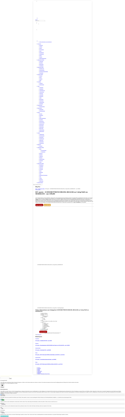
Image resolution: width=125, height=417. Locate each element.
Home (36, 188)
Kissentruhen (41, 99)
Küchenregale (41, 121)
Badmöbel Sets (41, 68)
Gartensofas (41, 93)
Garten (38, 86)
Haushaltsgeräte (39, 105)
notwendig (3, 394)
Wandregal (41, 179)
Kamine (40, 48)
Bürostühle (41, 62)
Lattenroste (41, 156)
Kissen (40, 51)
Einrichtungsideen (40, 182)
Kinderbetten (41, 109)
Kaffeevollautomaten (42, 118)
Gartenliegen (41, 89)
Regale (40, 170)
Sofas (40, 176)
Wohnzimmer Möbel (40, 163)
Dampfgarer (41, 115)
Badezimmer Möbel (40, 67)
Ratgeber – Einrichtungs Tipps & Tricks (43, 373)
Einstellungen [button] (3, 383)
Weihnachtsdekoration (42, 58)
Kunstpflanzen (41, 52)
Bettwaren (40, 153)
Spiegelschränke (41, 70)
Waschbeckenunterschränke (43, 71)
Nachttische (41, 160)
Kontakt (38, 370)
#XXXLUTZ (39, 334)
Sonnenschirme (41, 102)
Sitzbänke (40, 78)
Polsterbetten (43, 151)
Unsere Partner (39, 371)
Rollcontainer (41, 64)
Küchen (38, 112)
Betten (36, 352)
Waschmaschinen (42, 106)
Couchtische (41, 166)
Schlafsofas (41, 172)
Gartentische (41, 96)
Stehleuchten (41, 140)
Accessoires (39, 43)
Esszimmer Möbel (40, 74)
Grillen (40, 97)
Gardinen (40, 46)
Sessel (40, 173)
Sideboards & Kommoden (43, 175)
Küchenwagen (41, 124)
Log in (36, 19)
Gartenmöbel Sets (42, 90)
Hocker (40, 77)
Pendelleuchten (41, 138)
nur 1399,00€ (47, 205)
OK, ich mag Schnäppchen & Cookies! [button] (11, 383)
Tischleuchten (41, 141)
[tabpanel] (62, 397)
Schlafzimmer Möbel (40, 147)
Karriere (38, 369)
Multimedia (39, 144)
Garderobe (41, 83)
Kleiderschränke (41, 159)
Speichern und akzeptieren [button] (4, 416)
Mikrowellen (41, 128)
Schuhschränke (41, 84)
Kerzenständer (41, 49)
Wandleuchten (41, 143)
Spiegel (40, 55)
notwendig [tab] (2, 393)
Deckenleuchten (41, 135)
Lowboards (41, 169)
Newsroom (39, 368)
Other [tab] (1, 407)
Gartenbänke (41, 87)
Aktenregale (41, 61)
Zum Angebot (39, 205)
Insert (10, 378)
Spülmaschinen (41, 131)
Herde (40, 116)
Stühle (40, 80)
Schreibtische (41, 65)
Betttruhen (41, 154)
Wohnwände (41, 181)
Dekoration (41, 45)
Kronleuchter (41, 137)
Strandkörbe (41, 103)
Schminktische (41, 54)
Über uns (38, 367)
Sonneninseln (41, 100)
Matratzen (40, 157)
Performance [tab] (2, 403)
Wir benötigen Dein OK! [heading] (3, 380)
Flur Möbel (39, 81)
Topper (40, 162)
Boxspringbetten (43, 150)
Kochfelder (41, 119)
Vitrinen (40, 178)
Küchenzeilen (41, 125)
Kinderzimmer (39, 108)
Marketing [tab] (2, 411)
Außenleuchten (41, 134)
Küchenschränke (41, 122)
